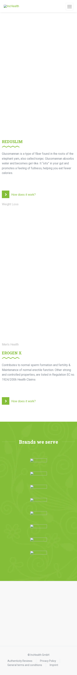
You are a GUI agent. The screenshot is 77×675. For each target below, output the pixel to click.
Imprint (54, 665)
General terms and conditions (24, 665)
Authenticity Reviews (19, 660)
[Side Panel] (69, 6)
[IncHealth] (11, 6)
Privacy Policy (48, 660)
